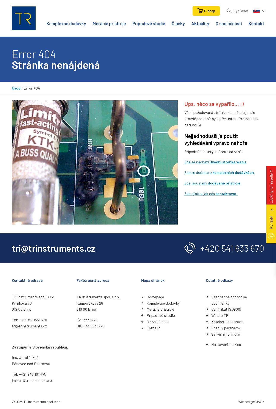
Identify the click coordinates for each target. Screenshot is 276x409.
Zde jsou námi (212, 183)
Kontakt (256, 23)
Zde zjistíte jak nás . (211, 193)
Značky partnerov (226, 327)
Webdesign (246, 402)
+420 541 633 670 (232, 248)
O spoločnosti (229, 23)
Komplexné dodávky (66, 23)
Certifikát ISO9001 (226, 309)
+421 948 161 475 (32, 374)
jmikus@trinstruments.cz (33, 380)
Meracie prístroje (109, 23)
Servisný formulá (225, 334)
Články (178, 23)
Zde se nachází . (215, 162)
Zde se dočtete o (219, 172)
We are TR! (220, 315)
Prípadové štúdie (148, 23)
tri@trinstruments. (27, 326)
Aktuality (200, 23)
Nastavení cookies (226, 344)
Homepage (155, 296)
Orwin (260, 402)
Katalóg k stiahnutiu (228, 321)
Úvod (16, 88)
